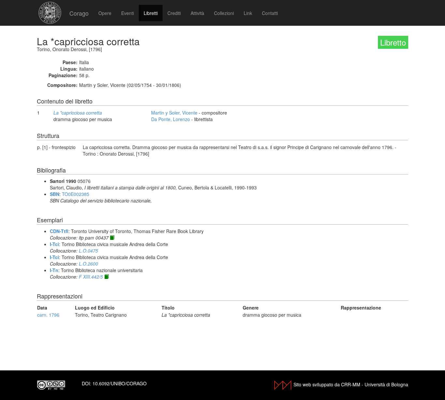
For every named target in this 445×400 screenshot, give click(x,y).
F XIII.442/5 (91, 276)
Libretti (151, 13)
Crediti (174, 13)
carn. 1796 (48, 314)
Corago (79, 13)
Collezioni (224, 13)
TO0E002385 (75, 194)
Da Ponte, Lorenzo (170, 119)
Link (248, 13)
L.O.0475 (88, 250)
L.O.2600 (88, 263)
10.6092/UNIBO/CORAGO (120, 383)
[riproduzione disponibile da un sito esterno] (112, 237)
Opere (104, 13)
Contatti (270, 13)
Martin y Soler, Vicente (174, 112)
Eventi (127, 13)
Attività (197, 13)
